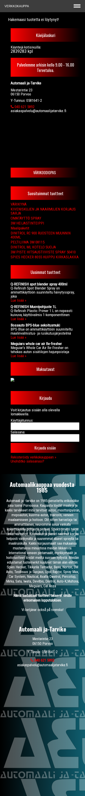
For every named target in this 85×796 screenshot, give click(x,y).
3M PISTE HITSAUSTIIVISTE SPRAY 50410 (43, 252)
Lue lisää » (18, 300)
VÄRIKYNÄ (19, 204)
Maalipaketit (20, 228)
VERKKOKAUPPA (17, 6)
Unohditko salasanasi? (27, 461)
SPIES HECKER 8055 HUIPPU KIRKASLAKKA (45, 257)
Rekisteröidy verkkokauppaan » (33, 457)
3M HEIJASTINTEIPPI (27, 223)
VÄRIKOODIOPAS (44, 172)
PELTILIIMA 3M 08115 (27, 242)
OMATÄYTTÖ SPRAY (26, 218)
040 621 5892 (24, 106)
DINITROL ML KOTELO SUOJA (33, 247)
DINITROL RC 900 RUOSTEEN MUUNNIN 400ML (40, 235)
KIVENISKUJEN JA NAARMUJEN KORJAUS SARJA (43, 211)
